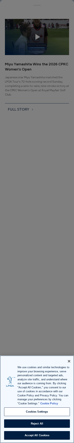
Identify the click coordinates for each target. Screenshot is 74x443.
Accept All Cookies (37, 435)
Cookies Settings (37, 411)
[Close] (69, 361)
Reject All (37, 423)
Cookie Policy (49, 403)
